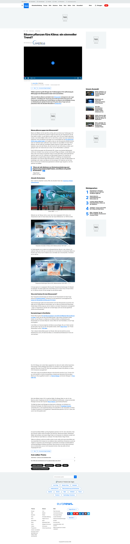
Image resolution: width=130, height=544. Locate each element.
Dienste (44, 508)
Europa (45, 5)
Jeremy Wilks (35, 83)
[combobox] (74, 2)
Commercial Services (58, 513)
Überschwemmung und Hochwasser (70, 488)
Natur (65, 491)
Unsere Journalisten (35, 529)
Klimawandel (57, 97)
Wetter (65, 465)
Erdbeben (72, 491)
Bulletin (43, 513)
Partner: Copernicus (37, 465)
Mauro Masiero (51, 401)
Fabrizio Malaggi (55, 376)
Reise (60, 5)
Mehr (54, 508)
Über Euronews (56, 511)
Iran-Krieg (55, 485)
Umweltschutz (49, 465)
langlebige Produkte (66, 406)
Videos (32, 526)
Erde (74, 5)
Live (106, 5)
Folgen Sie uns (45, 518)
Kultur (69, 5)
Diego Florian (63, 326)
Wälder (58, 465)
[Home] (24, 30)
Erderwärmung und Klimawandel (40, 468)
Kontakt (55, 520)
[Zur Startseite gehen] (26, 5)
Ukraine (58, 491)
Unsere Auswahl (92, 89)
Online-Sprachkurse (46, 528)
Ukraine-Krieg (65, 485)
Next (65, 5)
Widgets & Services (46, 524)
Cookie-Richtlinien (57, 516)
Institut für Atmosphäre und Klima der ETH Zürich (43, 300)
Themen (33, 508)
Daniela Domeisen (40, 298)
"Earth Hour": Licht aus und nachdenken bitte (41, 457)
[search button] (67, 2)
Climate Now (58, 103)
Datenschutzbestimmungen (59, 518)
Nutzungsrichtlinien (57, 514)
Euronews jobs (56, 522)
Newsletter (71, 517)
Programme (33, 528)
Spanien (50, 491)
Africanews (44, 526)
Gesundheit (80, 5)
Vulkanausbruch (54, 488)
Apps (43, 520)
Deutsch (24, 1)
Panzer (80, 491)
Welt (50, 5)
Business (55, 5)
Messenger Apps (46, 522)
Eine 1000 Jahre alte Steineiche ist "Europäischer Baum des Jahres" (46, 460)
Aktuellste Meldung (37, 5)
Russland (74, 485)
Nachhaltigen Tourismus (69, 495)
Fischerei (57, 495)
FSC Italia (44, 328)
